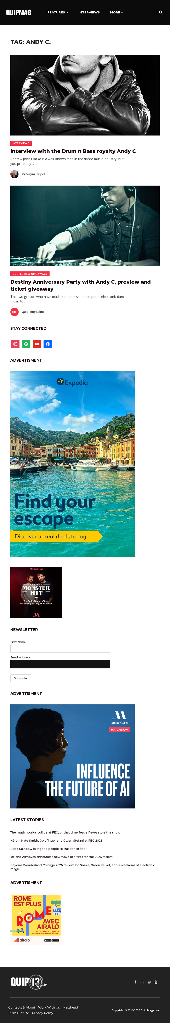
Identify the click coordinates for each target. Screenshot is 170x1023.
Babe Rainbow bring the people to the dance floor (48, 849)
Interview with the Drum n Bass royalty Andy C (73, 151)
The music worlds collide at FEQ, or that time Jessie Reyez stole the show (65, 832)
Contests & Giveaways (30, 273)
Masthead (70, 1007)
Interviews (89, 12)
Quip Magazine (33, 312)
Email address (20, 657)
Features (56, 12)
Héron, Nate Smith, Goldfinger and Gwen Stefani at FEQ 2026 (56, 840)
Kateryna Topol (33, 174)
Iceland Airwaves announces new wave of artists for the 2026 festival (61, 857)
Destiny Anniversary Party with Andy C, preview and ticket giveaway (80, 285)
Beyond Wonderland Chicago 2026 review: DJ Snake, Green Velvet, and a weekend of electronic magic (82, 867)
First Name (18, 642)
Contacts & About (21, 1007)
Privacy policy (42, 1013)
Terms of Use (18, 1013)
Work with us (49, 1007)
